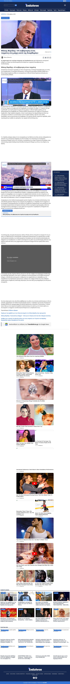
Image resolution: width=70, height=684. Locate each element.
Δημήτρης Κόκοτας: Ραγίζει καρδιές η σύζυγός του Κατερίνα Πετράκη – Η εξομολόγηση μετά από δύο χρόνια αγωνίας (61, 178)
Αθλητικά (30, 10)
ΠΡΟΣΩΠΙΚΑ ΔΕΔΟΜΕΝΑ (30, 673)
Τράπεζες (49, 10)
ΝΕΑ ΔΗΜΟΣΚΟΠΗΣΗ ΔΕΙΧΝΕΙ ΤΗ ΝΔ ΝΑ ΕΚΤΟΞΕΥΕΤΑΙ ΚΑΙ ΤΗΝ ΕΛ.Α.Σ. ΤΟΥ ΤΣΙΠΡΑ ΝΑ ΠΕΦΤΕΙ (61, 184)
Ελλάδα (6, 10)
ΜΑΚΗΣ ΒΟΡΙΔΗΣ (6, 18)
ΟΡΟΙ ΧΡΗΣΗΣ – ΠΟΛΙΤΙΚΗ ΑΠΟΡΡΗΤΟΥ (17, 673)
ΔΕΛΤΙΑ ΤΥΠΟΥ (35, 674)
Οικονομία (12, 10)
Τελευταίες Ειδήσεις (8, 1)
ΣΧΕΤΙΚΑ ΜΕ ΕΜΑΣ (47, 673)
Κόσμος (25, 10)
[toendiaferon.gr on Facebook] (64, 1)
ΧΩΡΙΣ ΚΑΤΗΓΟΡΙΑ (60, 175)
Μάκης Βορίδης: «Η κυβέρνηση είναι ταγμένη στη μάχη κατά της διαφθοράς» (21, 214)
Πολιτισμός (43, 10)
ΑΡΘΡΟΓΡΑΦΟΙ (61, 673)
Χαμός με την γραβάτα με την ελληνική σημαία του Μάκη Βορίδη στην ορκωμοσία (23, 313)
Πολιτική (19, 10)
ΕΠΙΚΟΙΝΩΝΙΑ (54, 673)
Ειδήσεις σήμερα (13, 310)
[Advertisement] (26, 127)
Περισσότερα (61, 10)
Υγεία (55, 10)
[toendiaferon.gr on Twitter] (65, 1)
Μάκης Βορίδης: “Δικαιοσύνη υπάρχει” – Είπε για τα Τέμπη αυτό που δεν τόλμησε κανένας (26, 315)
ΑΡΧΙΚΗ (7, 673)
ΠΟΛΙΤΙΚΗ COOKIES (39, 673)
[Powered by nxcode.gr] (45, 682)
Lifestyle (36, 10)
